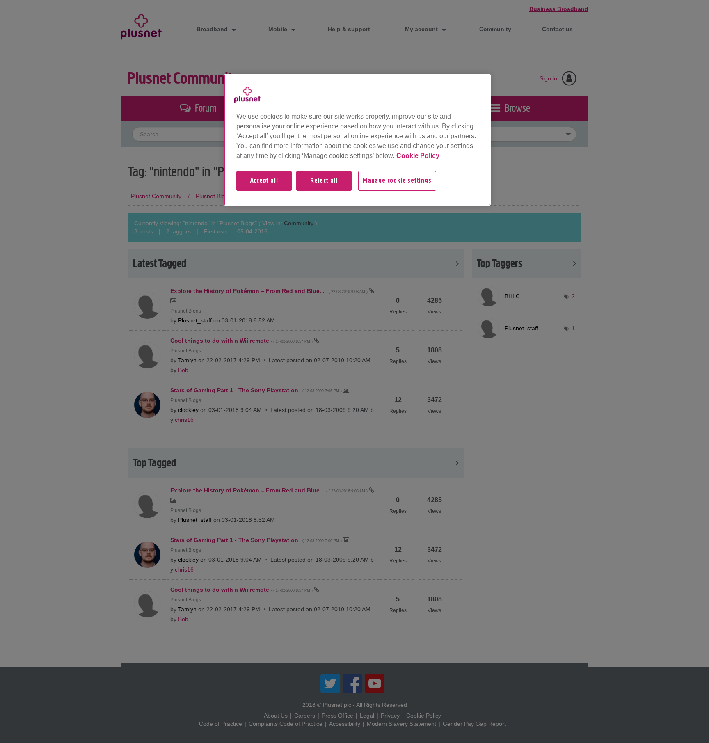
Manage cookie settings (397, 181)
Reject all (324, 181)
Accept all (264, 181)
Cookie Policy (417, 155)
